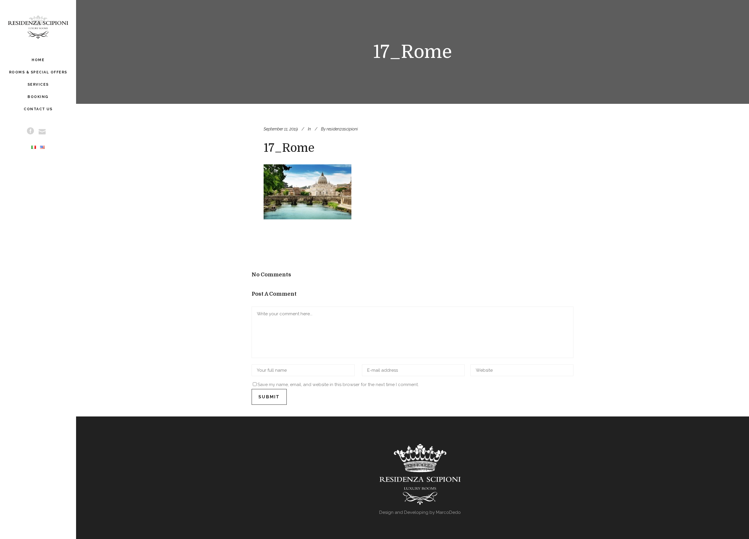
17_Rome (289, 148)
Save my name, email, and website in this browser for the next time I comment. (338, 384)
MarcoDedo (448, 512)
